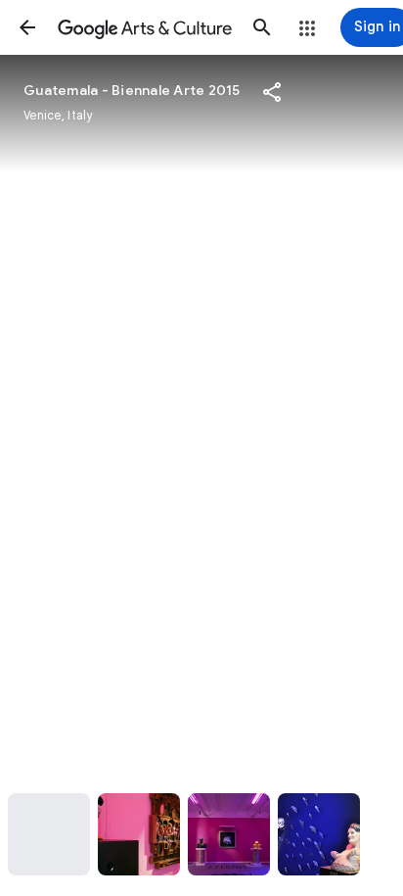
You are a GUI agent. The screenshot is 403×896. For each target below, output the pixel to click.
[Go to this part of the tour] (49, 834)
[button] (27, 27)
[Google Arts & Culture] (145, 27)
